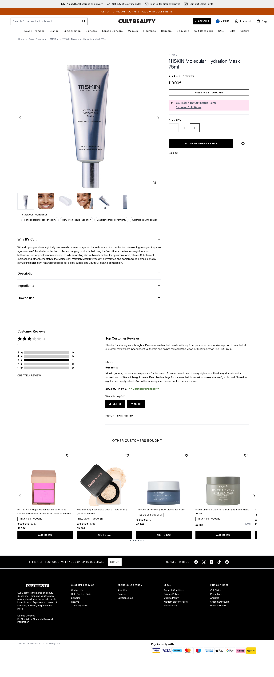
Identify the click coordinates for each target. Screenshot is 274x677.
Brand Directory (37, 39)
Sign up (114, 562)
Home (21, 39)
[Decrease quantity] (174, 127)
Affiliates (214, 598)
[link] (242, 21)
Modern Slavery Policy (176, 601)
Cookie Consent (26, 615)
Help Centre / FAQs (81, 594)
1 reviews (188, 76)
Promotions (216, 594)
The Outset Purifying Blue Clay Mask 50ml (160, 509)
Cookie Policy (171, 598)
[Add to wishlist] (243, 143)
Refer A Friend (218, 605)
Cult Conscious (125, 598)
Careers (122, 594)
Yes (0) (117, 404)
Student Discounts (219, 601)
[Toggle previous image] (20, 117)
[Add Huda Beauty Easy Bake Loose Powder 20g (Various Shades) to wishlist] (127, 455)
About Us (122, 590)
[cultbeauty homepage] (137, 21)
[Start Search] (84, 21)
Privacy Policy (171, 594)
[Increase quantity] (195, 127)
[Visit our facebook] (196, 562)
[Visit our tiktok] (219, 562)
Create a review (29, 375)
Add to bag (45, 535)
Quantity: (175, 120)
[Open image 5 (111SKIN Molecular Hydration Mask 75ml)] (105, 201)
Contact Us (77, 590)
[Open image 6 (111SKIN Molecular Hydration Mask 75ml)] (125, 201)
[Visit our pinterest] (227, 562)
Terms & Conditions (174, 590)
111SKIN (54, 39)
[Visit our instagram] (211, 562)
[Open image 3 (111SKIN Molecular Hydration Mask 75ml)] (65, 201)
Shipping (75, 598)
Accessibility (170, 605)
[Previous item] (20, 495)
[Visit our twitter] (204, 562)
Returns (75, 601)
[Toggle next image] (158, 117)
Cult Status (215, 590)
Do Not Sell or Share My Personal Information (35, 620)
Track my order (79, 605)
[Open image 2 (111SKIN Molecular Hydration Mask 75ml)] (46, 201)
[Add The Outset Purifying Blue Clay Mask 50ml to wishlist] (186, 455)
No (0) (137, 404)
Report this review (119, 415)
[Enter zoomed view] (154, 182)
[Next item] (254, 495)
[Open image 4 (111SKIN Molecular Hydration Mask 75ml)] (85, 201)
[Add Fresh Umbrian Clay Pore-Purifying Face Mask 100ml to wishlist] (246, 455)
